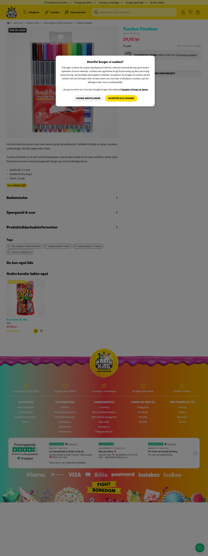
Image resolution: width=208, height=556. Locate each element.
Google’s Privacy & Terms (134, 89)
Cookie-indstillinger (88, 98)
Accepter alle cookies (121, 98)
